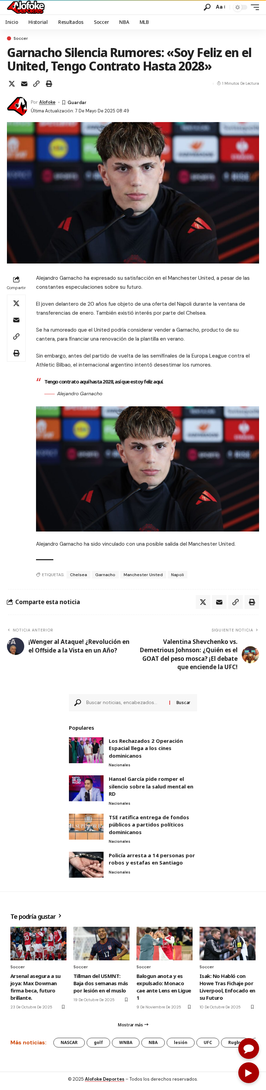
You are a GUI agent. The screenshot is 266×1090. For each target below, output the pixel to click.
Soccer (21, 38)
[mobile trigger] (253, 7)
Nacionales (119, 765)
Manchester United (143, 575)
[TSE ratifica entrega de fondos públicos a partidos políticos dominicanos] (86, 827)
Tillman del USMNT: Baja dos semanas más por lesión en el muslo (100, 983)
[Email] (24, 83)
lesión (180, 1042)
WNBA (125, 1042)
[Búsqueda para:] (125, 702)
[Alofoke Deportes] (26, 7)
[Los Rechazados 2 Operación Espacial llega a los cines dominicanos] (86, 750)
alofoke (47, 102)
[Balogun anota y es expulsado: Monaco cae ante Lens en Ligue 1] (164, 943)
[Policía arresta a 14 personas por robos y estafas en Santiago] (86, 865)
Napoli (177, 575)
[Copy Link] (36, 83)
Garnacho (105, 575)
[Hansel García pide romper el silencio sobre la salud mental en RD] (86, 788)
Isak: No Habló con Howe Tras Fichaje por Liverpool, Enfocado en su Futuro (227, 986)
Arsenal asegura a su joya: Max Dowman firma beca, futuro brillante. (35, 986)
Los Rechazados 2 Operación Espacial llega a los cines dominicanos (146, 748)
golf (98, 1042)
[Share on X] (12, 83)
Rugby (235, 1042)
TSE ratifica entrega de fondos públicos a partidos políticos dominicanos (149, 824)
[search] (207, 7)
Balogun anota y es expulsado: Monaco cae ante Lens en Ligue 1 (163, 986)
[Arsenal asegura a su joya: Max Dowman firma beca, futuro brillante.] (38, 943)
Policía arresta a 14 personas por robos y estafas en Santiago (152, 859)
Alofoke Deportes (104, 1079)
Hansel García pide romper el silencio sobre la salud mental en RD (151, 786)
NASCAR (69, 1042)
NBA (153, 1042)
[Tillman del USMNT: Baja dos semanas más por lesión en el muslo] (101, 943)
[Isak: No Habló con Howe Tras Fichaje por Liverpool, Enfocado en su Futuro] (228, 943)
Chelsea (78, 575)
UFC (208, 1042)
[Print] (49, 83)
